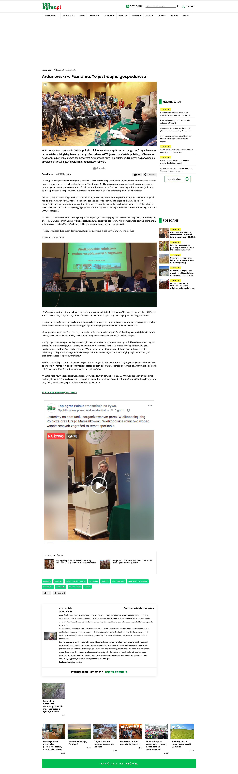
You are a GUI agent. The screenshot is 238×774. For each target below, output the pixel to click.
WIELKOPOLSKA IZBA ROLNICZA (76, 581)
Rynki (82, 15)
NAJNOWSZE (172, 102)
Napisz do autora (116, 671)
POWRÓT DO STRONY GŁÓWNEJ (119, 763)
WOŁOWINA (47, 581)
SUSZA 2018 (60, 587)
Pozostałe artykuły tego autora (139, 608)
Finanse (135, 15)
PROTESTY (105, 581)
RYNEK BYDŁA (47, 587)
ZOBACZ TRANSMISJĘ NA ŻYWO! (59, 392)
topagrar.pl (46, 70)
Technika (108, 15)
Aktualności (69, 15)
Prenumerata (51, 15)
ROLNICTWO (58, 581)
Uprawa (93, 15)
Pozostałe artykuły (174, 179)
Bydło (148, 15)
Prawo (122, 15)
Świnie (161, 15)
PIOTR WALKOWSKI (118, 581)
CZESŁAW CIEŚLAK (75, 587)
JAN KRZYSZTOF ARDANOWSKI (137, 581)
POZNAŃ (87, 587)
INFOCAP (174, 15)
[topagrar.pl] (52, 6)
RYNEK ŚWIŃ (93, 581)
